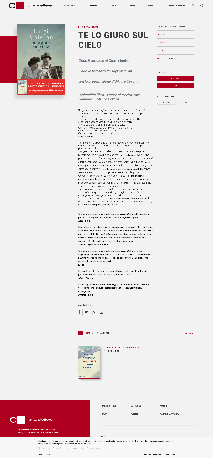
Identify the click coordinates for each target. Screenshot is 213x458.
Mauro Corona (112, 347)
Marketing (94, 448)
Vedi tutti (189, 333)
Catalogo (92, 5)
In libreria (175, 79)
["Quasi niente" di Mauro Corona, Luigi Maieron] (91, 362)
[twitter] (86, 312)
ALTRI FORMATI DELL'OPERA (169, 97)
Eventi (151, 5)
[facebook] (80, 312)
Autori (113, 5)
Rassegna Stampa (169, 414)
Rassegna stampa (176, 5)
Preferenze (62, 448)
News (132, 5)
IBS (175, 85)
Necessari (46, 448)
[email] (102, 312)
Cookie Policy (44, 455)
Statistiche (78, 448)
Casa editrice (68, 5)
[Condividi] (201, 5)
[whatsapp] (94, 312)
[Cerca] (193, 5)
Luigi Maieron (24, 99)
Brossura (166, 102)
